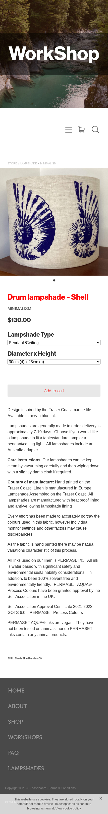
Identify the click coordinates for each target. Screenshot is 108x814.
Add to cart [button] (54, 390)
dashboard (39, 788)
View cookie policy (68, 808)
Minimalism (48, 163)
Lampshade (28, 163)
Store (12, 163)
